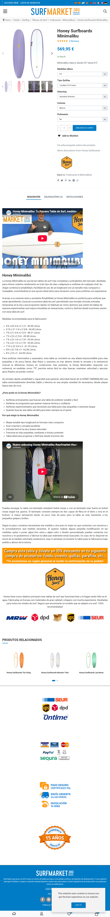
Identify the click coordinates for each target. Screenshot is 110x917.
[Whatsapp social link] (77, 180)
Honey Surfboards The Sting (19, 673)
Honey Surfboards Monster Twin (55, 673)
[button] (105, 11)
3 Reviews (74, 41)
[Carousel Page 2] (57, 680)
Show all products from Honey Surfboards (78, 150)
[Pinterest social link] (66, 180)
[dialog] (78, 900)
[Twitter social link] (62, 180)
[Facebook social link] (58, 180)
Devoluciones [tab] (74, 196)
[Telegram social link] (73, 180)
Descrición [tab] (33, 196)
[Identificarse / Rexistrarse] (41, 914)
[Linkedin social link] (69, 180)
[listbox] (82, 74)
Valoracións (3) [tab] (53, 196)
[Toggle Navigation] (5, 11)
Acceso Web (11, 2)
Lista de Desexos (30, 2)
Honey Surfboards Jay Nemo (91, 673)
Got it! (78, 905)
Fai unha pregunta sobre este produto (76, 145)
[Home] (14, 914)
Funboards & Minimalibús (79, 174)
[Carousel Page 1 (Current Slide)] (53, 680)
